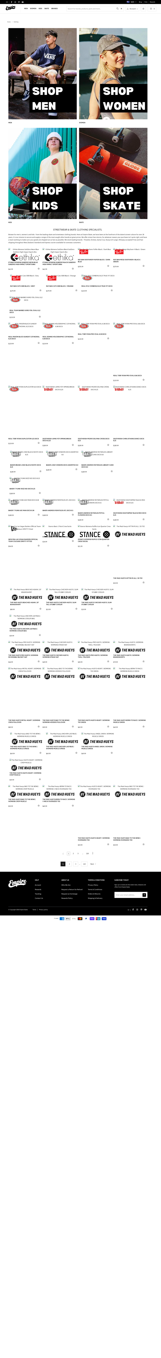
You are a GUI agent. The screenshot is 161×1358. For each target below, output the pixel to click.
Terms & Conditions (95, 889)
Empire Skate (23, 909)
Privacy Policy (93, 885)
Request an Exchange (69, 894)
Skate (46, 8)
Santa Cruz (101, 240)
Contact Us (39, 898)
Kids (40, 8)
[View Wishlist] (143, 9)
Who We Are (65, 885)
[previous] (115, 547)
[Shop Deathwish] (48, 389)
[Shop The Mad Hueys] (130, 534)
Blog (140, 2)
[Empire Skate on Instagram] (15, 2)
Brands (54, 8)
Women (33, 8)
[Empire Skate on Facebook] (11, 2)
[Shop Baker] (16, 454)
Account (38, 885)
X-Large (115, 240)
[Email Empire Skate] (7, 2)
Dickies (93, 240)
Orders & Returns (94, 894)
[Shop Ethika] (25, 257)
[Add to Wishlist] (39, 268)
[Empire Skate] (11, 8)
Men (26, 8)
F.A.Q (145, 2)
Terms (34, 909)
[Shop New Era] (14, 529)
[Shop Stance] (59, 534)
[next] (108, 250)
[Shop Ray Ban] (83, 252)
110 (87, 853)
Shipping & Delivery (95, 898)
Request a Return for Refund (72, 889)
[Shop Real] (87, 278)
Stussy (108, 240)
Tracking (38, 894)
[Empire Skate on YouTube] (23, 2)
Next (92, 864)
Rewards (152, 2)
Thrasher (87, 240)
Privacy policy (43, 909)
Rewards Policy (67, 898)
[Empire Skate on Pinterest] (19, 2)
